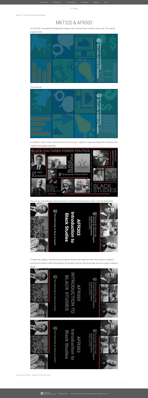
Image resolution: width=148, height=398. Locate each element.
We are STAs (45, 375)
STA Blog (74, 8)
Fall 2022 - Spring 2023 (32, 375)
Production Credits (102, 393)
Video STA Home (63, 393)
